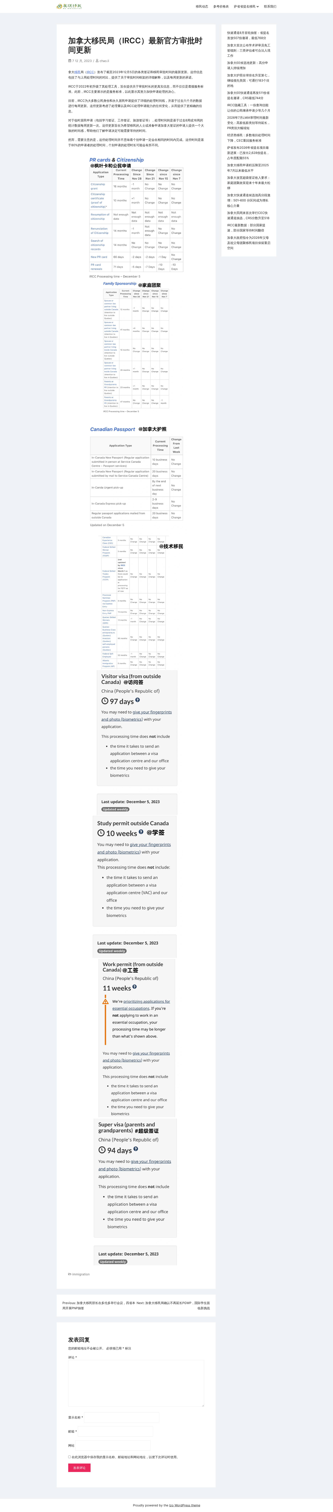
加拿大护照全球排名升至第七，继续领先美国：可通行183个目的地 (248, 80)
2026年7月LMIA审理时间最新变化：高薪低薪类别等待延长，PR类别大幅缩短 (248, 123)
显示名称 (75, 1417)
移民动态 (202, 6)
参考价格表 (221, 6)
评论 (72, 1357)
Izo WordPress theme (184, 1505)
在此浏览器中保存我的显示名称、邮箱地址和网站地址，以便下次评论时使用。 (126, 1457)
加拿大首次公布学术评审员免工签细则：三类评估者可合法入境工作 (248, 50)
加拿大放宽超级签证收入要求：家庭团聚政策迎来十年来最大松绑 (248, 183)
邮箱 (72, 1431)
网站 (71, 1445)
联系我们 (270, 6)
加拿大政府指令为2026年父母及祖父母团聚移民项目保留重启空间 (248, 243)
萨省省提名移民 (245, 6)
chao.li (104, 61)
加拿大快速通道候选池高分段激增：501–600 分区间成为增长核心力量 (248, 200)
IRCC (90, 72)
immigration (81, 1274)
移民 (77, 72)
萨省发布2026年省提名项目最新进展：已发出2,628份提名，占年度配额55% (248, 153)
